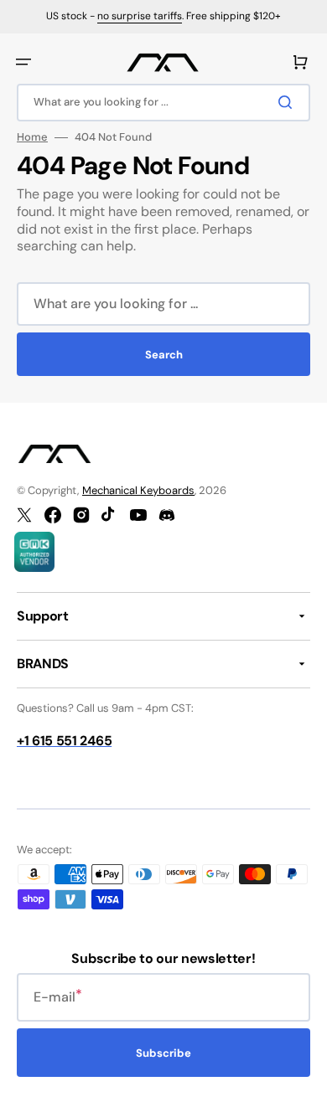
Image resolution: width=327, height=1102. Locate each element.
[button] (23, 62)
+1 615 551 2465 (64, 740)
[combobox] (163, 102)
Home (32, 137)
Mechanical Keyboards (138, 490)
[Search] (288, 102)
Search (164, 355)
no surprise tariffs (139, 16)
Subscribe (163, 1053)
